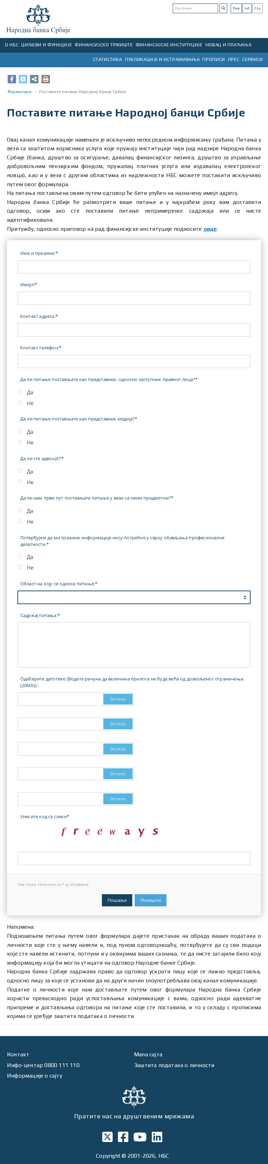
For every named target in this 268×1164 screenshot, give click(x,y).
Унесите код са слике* (44, 816)
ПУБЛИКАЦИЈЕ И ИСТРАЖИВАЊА (162, 59)
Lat (247, 8)
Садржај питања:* (40, 615)
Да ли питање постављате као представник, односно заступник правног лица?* (109, 379)
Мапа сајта (148, 1054)
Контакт (18, 1054)
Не (30, 403)
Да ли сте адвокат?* (42, 458)
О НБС (11, 44)
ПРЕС (234, 59)
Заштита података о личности (174, 1065)
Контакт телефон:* (40, 347)
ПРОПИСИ (213, 59)
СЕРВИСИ (252, 59)
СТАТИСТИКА (107, 59)
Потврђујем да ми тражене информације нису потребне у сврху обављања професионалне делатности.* (122, 540)
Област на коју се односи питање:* (59, 583)
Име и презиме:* (39, 253)
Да (30, 392)
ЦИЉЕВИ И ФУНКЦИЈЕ (46, 44)
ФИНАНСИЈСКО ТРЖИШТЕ (104, 44)
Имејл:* (28, 284)
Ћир (236, 8)
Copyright (108, 1155)
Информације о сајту (34, 1075)
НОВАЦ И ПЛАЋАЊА (229, 44)
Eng (257, 8)
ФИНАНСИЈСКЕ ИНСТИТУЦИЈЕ (169, 44)
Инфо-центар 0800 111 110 (43, 1065)
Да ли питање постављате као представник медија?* (78, 419)
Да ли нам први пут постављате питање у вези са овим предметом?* (97, 498)
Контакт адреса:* (39, 316)
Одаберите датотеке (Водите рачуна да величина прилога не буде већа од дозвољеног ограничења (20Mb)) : (131, 682)
